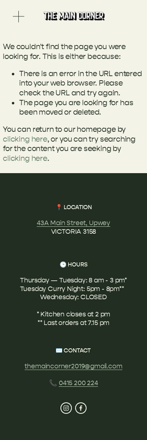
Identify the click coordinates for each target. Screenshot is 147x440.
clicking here (25, 139)
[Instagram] (66, 408)
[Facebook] (81, 408)
